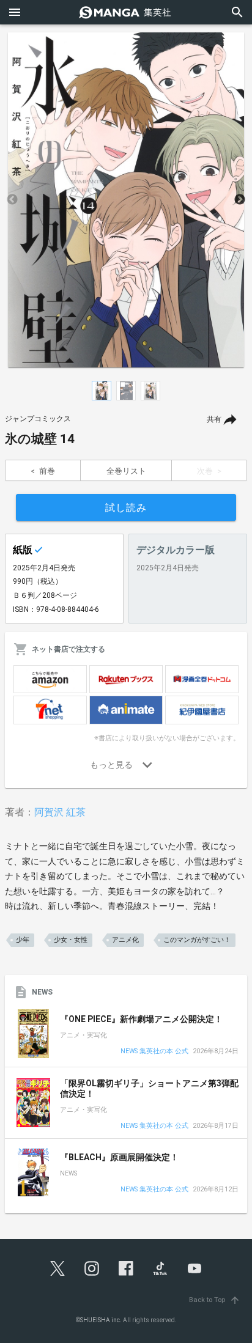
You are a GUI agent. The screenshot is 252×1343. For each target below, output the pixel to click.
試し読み (126, 507)
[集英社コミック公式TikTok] (160, 1268)
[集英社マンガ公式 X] (57, 1268)
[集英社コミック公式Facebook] (126, 1268)
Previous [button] (12, 200)
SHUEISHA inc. (101, 1320)
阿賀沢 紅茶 (60, 812)
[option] (126, 200)
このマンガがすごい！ (197, 940)
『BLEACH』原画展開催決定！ (119, 1157)
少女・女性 (70, 940)
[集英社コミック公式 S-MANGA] (126, 12)
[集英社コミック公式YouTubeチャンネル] (194, 1268)
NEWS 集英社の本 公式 (154, 1051)
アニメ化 (125, 940)
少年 (22, 940)
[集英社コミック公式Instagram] (91, 1268)
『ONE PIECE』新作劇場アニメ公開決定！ (141, 1019)
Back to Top (214, 1300)
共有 (214, 419)
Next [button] (240, 200)
